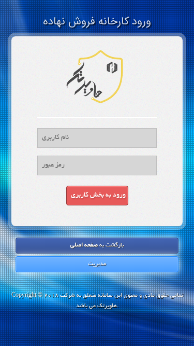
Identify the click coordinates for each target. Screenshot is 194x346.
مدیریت (97, 264)
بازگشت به (97, 245)
